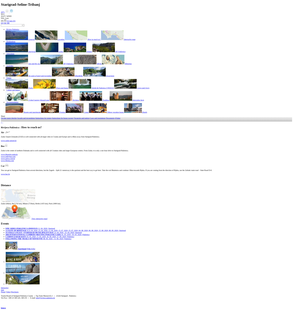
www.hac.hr (5, 174)
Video (8, 292)
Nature (8, 78)
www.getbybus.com (8, 157)
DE (5, 23)
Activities (9, 66)
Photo (3, 292)
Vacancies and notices (82, 118)
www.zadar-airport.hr (8, 141)
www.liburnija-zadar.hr (9, 154)
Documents (110, 118)
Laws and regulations (98, 118)
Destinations (10, 41)
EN (14, 21)
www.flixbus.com (7, 161)
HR (8, 23)
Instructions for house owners (62, 118)
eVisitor (117, 118)
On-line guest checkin (9, 118)
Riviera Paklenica (12, 29)
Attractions (10, 54)
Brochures (15, 292)
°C (3, 12)
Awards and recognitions (26, 118)
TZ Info (10, 21)
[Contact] (2, 21)
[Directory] (5, 21)
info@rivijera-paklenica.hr (45, 298)
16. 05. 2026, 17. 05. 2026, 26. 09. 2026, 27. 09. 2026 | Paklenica (39, 237)
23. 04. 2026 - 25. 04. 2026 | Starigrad (43, 233)
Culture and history (13, 90)
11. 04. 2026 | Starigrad (30, 228)
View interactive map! (39, 219)
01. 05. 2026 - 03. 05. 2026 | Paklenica (47, 235)
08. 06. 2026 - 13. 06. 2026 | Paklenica (38, 239)
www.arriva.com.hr (8, 159)
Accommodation (12, 102)
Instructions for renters (43, 118)
